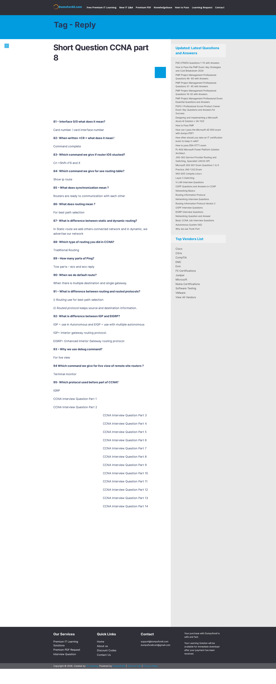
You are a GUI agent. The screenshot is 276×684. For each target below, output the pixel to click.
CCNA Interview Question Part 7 (124, 448)
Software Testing (186, 288)
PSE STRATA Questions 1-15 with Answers (197, 62)
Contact (219, 7)
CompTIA (181, 257)
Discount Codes (106, 650)
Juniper (180, 275)
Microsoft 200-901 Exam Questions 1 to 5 (197, 165)
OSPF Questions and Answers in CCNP (196, 186)
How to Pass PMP (185, 125)
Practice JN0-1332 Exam (189, 169)
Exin (178, 266)
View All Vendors (186, 297)
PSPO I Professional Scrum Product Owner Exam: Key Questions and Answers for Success (198, 110)
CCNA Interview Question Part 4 (125, 423)
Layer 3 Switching (185, 178)
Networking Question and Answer (193, 216)
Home (100, 641)
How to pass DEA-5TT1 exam (191, 145)
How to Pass (182, 7)
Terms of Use (134, 666)
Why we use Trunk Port (188, 228)
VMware (180, 292)
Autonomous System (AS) (189, 224)
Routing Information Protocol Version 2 (195, 203)
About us (102, 646)
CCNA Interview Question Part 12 (125, 489)
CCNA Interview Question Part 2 (75, 407)
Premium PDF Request (66, 649)
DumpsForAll (119, 666)
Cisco (179, 248)
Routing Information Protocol (190, 194)
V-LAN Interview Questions (190, 182)
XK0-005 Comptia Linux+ (189, 173)
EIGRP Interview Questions (189, 212)
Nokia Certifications (188, 284)
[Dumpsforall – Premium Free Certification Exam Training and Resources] (68, 6)
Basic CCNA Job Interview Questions (195, 220)
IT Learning (92, 666)
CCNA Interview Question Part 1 (75, 399)
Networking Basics (185, 190)
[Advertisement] (109, 92)
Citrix (179, 253)
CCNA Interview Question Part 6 (125, 440)
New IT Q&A (126, 7)
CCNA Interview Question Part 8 (125, 456)
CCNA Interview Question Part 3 (125, 415)
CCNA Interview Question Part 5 (125, 432)
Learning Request (202, 7)
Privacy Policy (150, 666)
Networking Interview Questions (192, 199)
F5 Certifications (186, 270)
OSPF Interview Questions (189, 207)
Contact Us (104, 654)
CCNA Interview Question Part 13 (125, 498)
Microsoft (181, 279)
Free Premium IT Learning (101, 7)
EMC (178, 262)
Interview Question (64, 654)
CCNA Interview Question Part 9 (125, 465)
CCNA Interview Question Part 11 (125, 481)
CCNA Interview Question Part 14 (125, 506)
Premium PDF (143, 7)
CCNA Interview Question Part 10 (125, 473)
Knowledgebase (163, 7)
